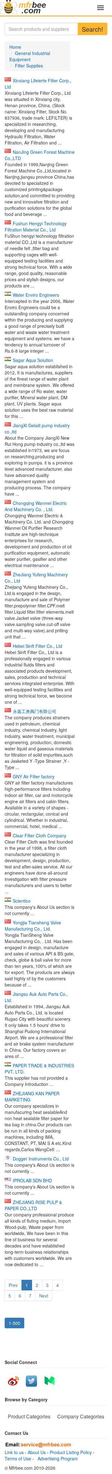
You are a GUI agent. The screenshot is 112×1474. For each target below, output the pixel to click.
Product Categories (29, 1416)
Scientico (21, 901)
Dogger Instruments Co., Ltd (41, 1159)
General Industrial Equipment (29, 56)
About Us (37, 1452)
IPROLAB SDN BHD (32, 1180)
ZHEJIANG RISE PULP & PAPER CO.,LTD (33, 1205)
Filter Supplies (29, 65)
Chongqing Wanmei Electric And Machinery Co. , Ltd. (36, 506)
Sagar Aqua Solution (33, 360)
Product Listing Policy (71, 1452)
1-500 (14, 1323)
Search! (92, 29)
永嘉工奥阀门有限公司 (34, 711)
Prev (13, 1285)
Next (43, 1296)
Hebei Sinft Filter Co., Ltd (37, 646)
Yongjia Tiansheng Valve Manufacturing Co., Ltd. (33, 925)
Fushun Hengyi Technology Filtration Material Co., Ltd (36, 226)
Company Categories (80, 1416)
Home (15, 47)
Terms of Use (18, 1458)
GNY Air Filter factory (33, 776)
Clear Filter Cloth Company (39, 835)
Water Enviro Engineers (36, 295)
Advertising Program (56, 1458)
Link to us (14, 1452)
